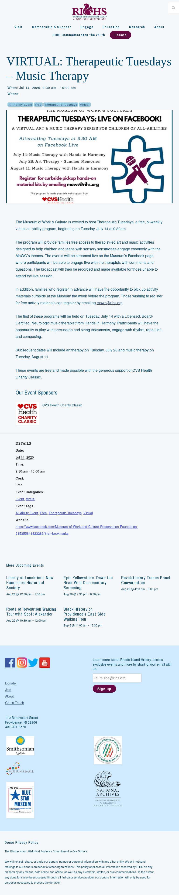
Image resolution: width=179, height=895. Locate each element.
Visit (18, 26)
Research (137, 26)
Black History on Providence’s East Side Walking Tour (85, 614)
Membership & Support (51, 26)
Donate (120, 34)
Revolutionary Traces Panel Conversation (145, 580)
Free (38, 104)
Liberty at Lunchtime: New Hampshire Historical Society (29, 583)
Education (111, 26)
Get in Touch (14, 702)
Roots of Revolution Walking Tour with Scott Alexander (31, 611)
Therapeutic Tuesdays (61, 104)
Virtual (85, 104)
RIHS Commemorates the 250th (78, 34)
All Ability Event (20, 104)
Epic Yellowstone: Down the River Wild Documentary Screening (88, 583)
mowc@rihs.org (110, 302)
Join (8, 689)
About (159, 26)
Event (20, 499)
